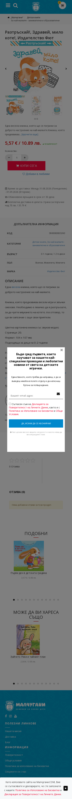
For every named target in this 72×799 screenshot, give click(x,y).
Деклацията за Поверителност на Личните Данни (28, 405)
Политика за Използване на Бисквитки (31, 410)
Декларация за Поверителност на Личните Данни (32, 794)
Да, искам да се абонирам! (36, 423)
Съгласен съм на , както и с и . (36, 409)
